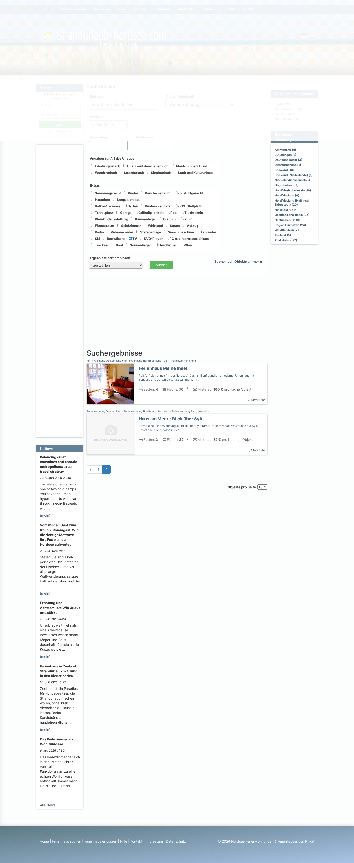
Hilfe (123, 841)
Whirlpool (155, 226)
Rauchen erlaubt (157, 193)
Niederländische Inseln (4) (293, 180)
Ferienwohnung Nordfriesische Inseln (146, 360)
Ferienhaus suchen (66, 841)
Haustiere (102, 200)
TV (134, 239)
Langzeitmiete (128, 200)
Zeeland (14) (284, 235)
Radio (99, 232)
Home (44, 841)
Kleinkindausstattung (111, 219)
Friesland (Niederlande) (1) (294, 175)
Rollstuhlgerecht (190, 193)
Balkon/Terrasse (107, 206)
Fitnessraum (104, 226)
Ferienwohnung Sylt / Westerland (191, 411)
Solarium (168, 219)
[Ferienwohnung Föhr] (111, 384)
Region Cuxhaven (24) (290, 225)
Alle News (47, 805)
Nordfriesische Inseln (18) (293, 190)
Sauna (174, 226)
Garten (132, 206)
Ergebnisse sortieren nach (110, 258)
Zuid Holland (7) (286, 240)
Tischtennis (193, 213)
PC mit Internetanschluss (189, 239)
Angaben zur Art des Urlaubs (112, 158)
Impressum (154, 841)
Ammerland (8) (285, 149)
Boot (119, 245)
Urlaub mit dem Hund (190, 166)
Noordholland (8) (287, 185)
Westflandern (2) (287, 230)
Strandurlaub (133, 173)
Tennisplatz (103, 213)
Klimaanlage (144, 219)
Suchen (162, 265)
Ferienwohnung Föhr (183, 360)
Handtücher (167, 245)
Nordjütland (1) (285, 209)
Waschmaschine (180, 232)
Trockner (101, 245)
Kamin (187, 219)
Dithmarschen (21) (288, 165)
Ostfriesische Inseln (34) (292, 214)
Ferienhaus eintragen (100, 841)
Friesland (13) (284, 170)
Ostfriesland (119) (287, 220)
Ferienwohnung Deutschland (104, 360)
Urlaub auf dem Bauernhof (147, 166)
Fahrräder (208, 232)
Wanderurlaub (105, 173)
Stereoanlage (150, 232)
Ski (97, 239)
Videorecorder (121, 232)
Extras (95, 185)
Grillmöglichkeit (151, 213)
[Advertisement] (60, 219)
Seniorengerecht (107, 193)
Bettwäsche (115, 239)
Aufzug (192, 226)
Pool (173, 213)
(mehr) (45, 515)
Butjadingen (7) (285, 155)
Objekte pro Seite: (242, 487)
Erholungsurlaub (107, 166)
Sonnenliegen (140, 245)
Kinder (132, 193)
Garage (125, 213)
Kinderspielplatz (157, 206)
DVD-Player (153, 239)
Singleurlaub (160, 173)
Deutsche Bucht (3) (288, 160)
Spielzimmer (130, 226)
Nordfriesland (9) (287, 195)
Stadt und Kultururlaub (195, 173)
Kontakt (136, 841)
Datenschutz (176, 841)
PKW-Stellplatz (189, 206)
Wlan (187, 245)
